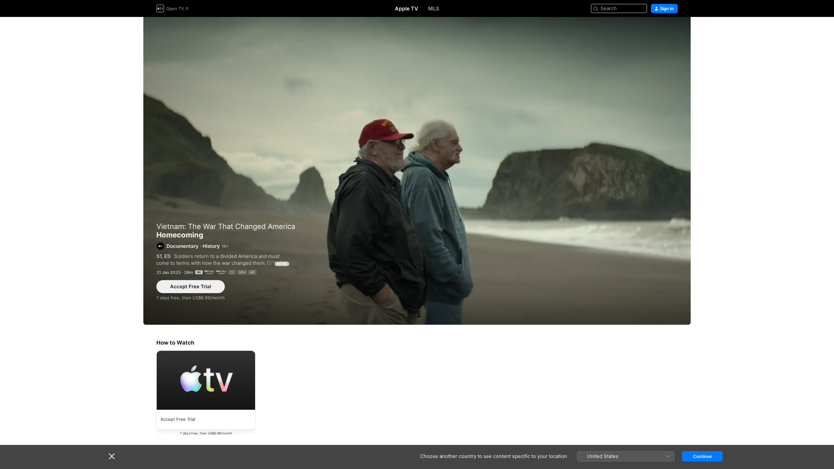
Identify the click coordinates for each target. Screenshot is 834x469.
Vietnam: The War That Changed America (225, 226)
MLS (433, 8)
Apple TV (406, 8)
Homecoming (417, 171)
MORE (282, 264)
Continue (702, 456)
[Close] (112, 456)
